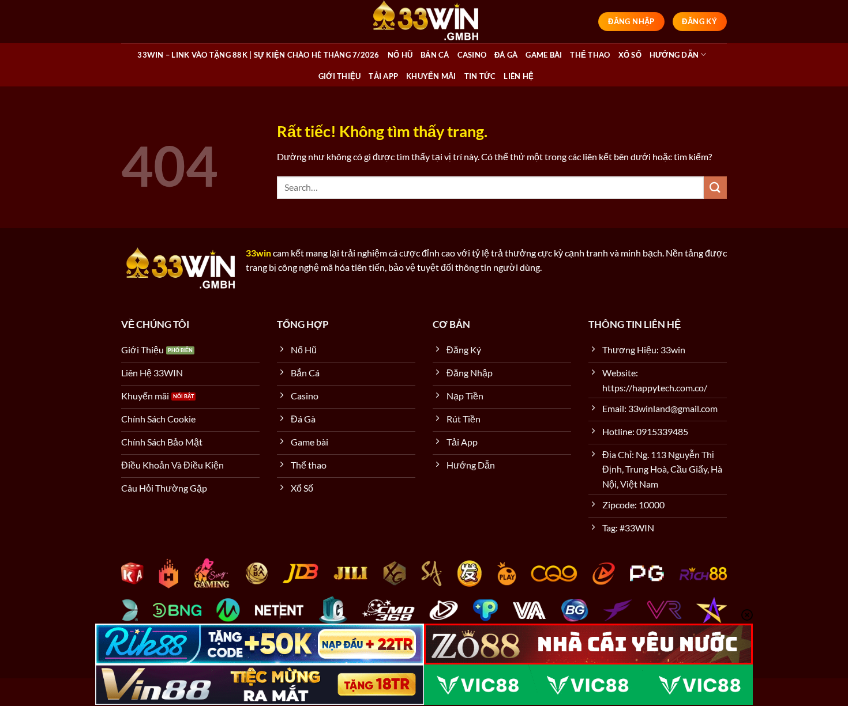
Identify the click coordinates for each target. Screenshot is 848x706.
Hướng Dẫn (674, 54)
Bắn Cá (435, 54)
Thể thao (590, 54)
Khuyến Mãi (431, 76)
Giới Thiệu (339, 76)
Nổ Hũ (400, 54)
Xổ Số (629, 54)
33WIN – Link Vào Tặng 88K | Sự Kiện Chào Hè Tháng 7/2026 (258, 54)
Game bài (544, 54)
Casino (472, 54)
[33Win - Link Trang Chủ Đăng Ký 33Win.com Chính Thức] (424, 21)
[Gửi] (715, 187)
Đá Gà (505, 54)
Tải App (383, 76)
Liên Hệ (519, 76)
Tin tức (480, 76)
